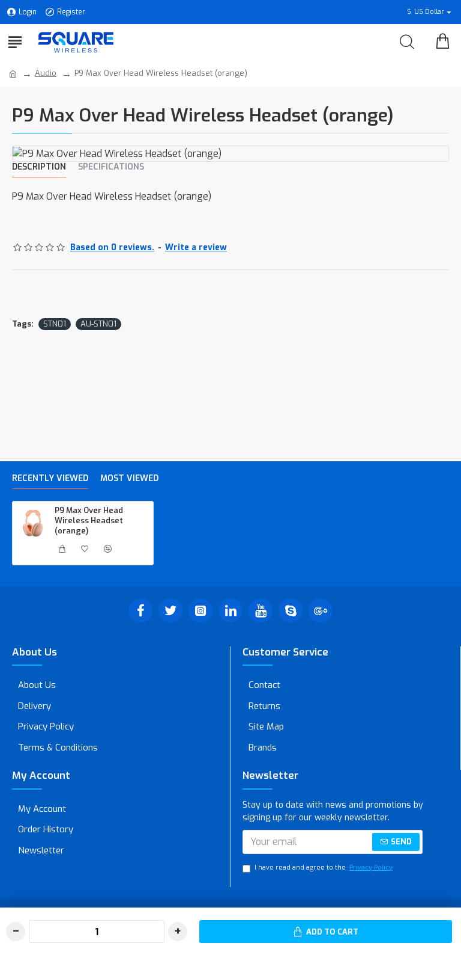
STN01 (54, 324)
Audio (45, 73)
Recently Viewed (50, 478)
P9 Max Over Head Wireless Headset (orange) (89, 521)
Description (39, 167)
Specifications (111, 167)
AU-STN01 (98, 324)
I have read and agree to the (324, 867)
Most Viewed (129, 478)
